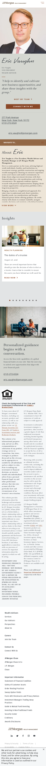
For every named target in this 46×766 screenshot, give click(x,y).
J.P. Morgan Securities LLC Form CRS (10, 428)
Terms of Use (28, 743)
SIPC (40, 526)
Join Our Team (10, 639)
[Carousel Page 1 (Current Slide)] (9, 300)
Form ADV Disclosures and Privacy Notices (22, 696)
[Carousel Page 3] (16, 300)
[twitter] (19, 736)
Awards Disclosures (13, 722)
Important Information (32, 572)
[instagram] (30, 736)
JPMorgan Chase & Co (13, 662)
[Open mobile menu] (42, 3)
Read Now (10, 278)
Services (8, 617)
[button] (44, 749)
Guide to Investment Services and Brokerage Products (10, 432)
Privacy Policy (7, 763)
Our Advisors (10, 620)
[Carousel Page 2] (13, 300)
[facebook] (25, 736)
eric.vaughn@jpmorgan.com (23, 133)
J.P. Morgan (9, 666)
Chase (7, 670)
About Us (8, 628)
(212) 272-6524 (11, 374)
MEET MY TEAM (22, 99)
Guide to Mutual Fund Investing (17, 706)
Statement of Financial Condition (18, 681)
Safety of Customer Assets (15, 685)
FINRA (32, 526)
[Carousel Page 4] (19, 300)
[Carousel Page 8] (32, 300)
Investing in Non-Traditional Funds (18, 710)
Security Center (11, 714)
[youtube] (34, 736)
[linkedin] (13, 736)
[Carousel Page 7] (29, 300)
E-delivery (9, 718)
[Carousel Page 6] (26, 300)
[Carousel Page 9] (36, 300)
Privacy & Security (11, 743)
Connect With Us (11, 651)
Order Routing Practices (14, 688)
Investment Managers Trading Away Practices (19, 701)
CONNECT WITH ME (23, 106)
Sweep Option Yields (13, 692)
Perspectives (10, 624)
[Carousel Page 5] (23, 300)
